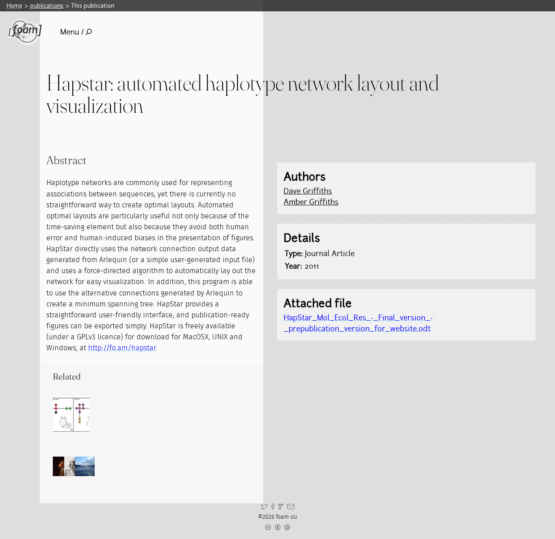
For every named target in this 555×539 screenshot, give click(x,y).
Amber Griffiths (311, 202)
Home (14, 5)
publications (46, 5)
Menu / (72, 32)
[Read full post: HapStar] (71, 414)
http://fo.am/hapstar (122, 348)
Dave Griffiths (308, 191)
